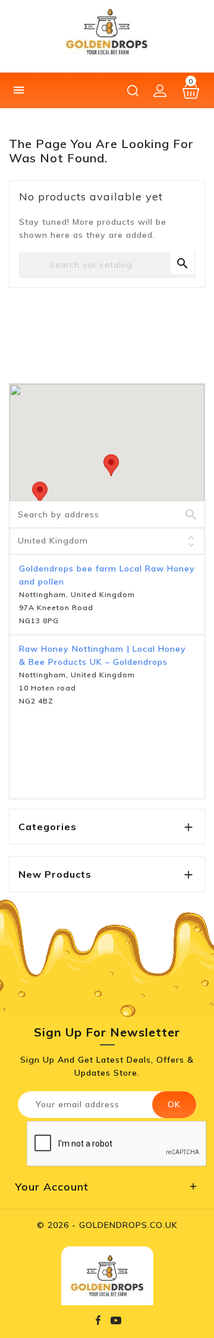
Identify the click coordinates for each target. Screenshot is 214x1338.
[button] (111, 465)
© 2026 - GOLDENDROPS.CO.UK (107, 1225)
